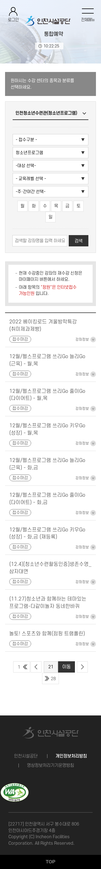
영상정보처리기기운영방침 (50, 765)
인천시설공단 (26, 756)
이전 (36, 667)
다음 (82, 667)
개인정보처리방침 (71, 756)
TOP (50, 861)
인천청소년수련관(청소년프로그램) (46, 113)
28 (53, 678)
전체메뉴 (88, 19)
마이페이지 (28, 279)
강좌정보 (82, 340)
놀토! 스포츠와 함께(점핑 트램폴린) (47, 633)
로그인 (13, 19)
